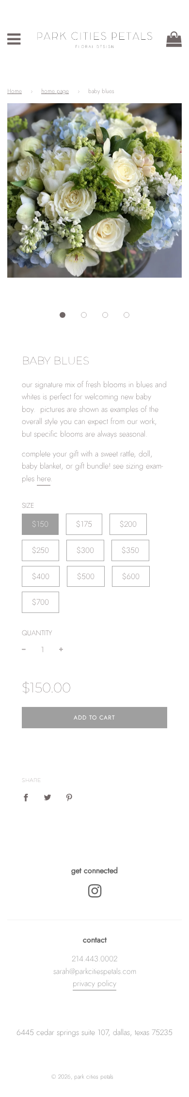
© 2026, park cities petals (82, 1076)
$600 (131, 576)
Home (14, 91)
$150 (40, 524)
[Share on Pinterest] (69, 797)
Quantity (37, 633)
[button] (62, 315)
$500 (85, 576)
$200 (128, 524)
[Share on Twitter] (47, 797)
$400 (40, 576)
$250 (40, 550)
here (43, 478)
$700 (40, 602)
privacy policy (94, 983)
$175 (84, 524)
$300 (85, 550)
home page (55, 91)
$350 (130, 550)
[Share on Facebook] (28, 797)
